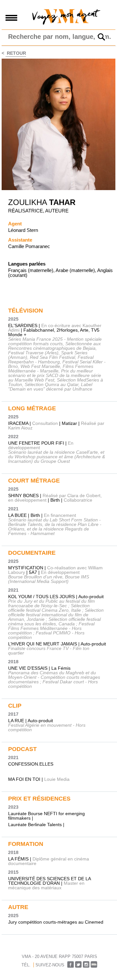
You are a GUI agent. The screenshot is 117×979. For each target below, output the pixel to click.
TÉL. (26, 964)
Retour (16, 53)
